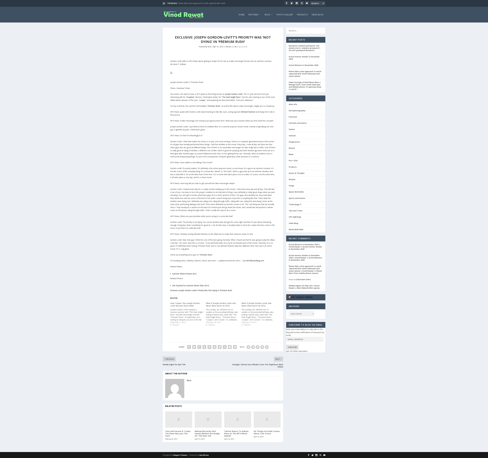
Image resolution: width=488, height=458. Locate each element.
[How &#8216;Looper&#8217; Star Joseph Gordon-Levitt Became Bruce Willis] (188, 314)
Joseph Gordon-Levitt (234, 94)
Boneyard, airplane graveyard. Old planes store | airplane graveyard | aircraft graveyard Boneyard (304, 48)
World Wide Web (296, 229)
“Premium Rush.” (206, 255)
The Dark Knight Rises (231, 97)
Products (302, 15)
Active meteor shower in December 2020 (304, 57)
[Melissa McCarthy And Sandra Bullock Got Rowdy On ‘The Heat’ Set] (208, 419)
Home (242, 15)
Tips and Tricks (295, 210)
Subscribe (292, 347)
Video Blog (317, 15)
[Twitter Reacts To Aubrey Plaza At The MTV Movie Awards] (237, 419)
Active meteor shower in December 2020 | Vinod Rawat (304, 256)
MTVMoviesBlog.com (255, 260)
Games (292, 129)
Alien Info (293, 104)
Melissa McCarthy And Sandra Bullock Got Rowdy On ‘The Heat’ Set (207, 433)
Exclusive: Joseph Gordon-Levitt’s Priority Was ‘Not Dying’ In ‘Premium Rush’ (201, 290)
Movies (229, 46)
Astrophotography (297, 110)
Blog (267, 15)
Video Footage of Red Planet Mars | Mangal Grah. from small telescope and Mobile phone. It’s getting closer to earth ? (305, 86)
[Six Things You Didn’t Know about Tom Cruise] (267, 419)
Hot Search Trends (301, 297)
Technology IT (295, 204)
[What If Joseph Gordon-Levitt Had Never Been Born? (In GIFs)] (223, 314)
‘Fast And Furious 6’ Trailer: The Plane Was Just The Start (178, 433)
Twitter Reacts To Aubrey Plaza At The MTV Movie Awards (236, 433)
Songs (291, 185)
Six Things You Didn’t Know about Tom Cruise (266, 432)
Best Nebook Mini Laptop (308, 288)
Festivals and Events (298, 123)
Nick (209, 46)
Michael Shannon (248, 112)
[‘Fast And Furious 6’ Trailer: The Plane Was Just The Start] (178, 419)
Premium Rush (214, 106)
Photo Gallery (285, 15)
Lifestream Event (303, 279)
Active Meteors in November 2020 (303, 65)
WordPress (204, 455)
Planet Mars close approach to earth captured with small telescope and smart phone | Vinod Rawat (305, 268)
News (291, 154)
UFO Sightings (295, 217)
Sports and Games (297, 198)
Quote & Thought (296, 173)
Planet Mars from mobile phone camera (305, 272)
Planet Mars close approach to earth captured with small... (202, 3)
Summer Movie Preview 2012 (184, 273)
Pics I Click (293, 160)
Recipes (292, 179)
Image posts (294, 142)
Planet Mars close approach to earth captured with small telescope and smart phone (305, 73)
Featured (253, 15)
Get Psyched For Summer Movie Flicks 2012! (190, 285)
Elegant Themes (180, 455)
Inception (190, 97)
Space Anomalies (296, 192)
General (292, 135)
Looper (202, 100)
